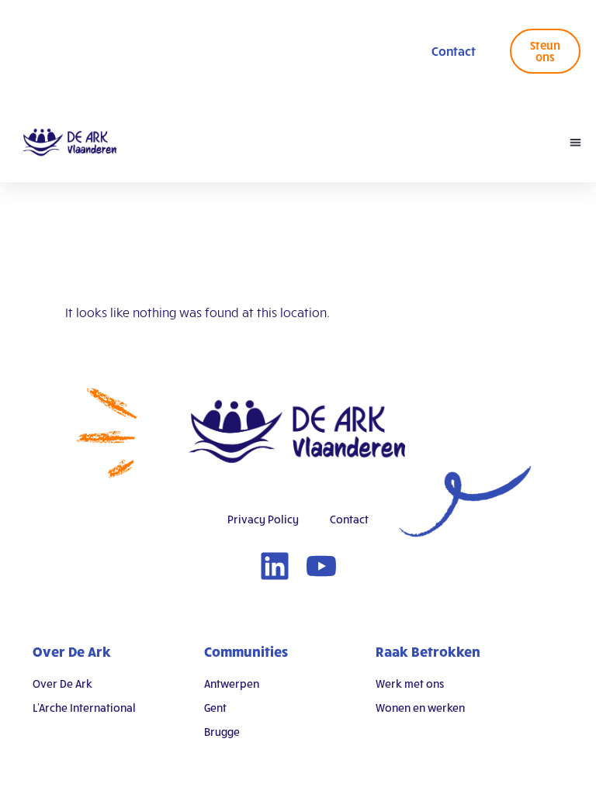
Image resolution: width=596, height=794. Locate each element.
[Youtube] (321, 566)
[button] (576, 142)
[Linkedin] (274, 566)
